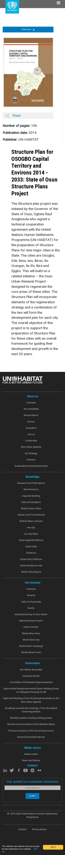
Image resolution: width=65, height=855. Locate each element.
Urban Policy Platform (31, 559)
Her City (31, 527)
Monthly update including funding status (31, 718)
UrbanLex (31, 552)
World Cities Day (31, 639)
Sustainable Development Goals (31, 466)
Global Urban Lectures (31, 521)
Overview (31, 402)
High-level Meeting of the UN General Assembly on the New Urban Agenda (31, 700)
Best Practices (31, 489)
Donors (31, 421)
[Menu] (58, 3)
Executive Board (31, 676)
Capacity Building (31, 495)
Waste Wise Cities (31, 633)
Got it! (53, 847)
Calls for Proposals (31, 601)
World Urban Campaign (31, 646)
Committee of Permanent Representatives (31, 682)
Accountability (31, 409)
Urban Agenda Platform (31, 540)
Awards (31, 595)
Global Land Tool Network (31, 514)
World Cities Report (31, 571)
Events (31, 608)
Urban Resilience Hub (31, 565)
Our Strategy (31, 453)
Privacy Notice (39, 829)
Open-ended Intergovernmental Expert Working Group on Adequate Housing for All (31, 690)
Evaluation (31, 428)
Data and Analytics (31, 502)
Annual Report (31, 415)
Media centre (31, 754)
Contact (22, 829)
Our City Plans (31, 533)
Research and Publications (31, 483)
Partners (31, 459)
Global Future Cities (31, 508)
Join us (31, 434)
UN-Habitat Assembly (31, 669)
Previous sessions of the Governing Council (31, 730)
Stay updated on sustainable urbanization (32, 781)
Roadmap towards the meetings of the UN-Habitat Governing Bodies (31, 710)
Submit (32, 796)
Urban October (31, 627)
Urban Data (31, 546)
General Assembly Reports (31, 737)
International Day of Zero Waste (31, 614)
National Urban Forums (31, 620)
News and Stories (31, 760)
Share (16, 115)
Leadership (31, 440)
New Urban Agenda (31, 447)
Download (26, 29)
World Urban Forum (31, 652)
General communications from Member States (31, 724)
